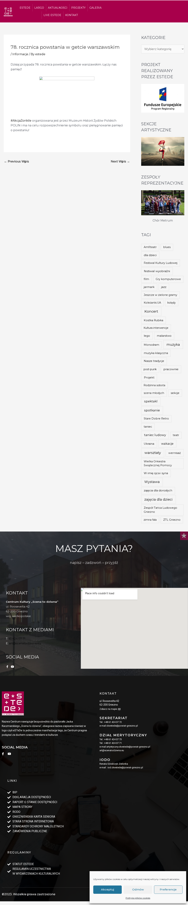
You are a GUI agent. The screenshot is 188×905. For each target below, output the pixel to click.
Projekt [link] (149, 377)
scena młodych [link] (154, 393)
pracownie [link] (170, 369)
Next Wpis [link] (120, 161)
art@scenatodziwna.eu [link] (25, 643)
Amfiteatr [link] (150, 247)
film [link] (146, 279)
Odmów (138, 889)
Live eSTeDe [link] (52, 15)
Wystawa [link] (152, 482)
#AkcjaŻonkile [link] (21, 120)
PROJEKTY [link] (78, 7)
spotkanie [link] (152, 410)
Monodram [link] (151, 344)
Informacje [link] (20, 54)
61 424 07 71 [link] (17, 638)
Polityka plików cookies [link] (138, 898)
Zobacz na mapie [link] (108, 709)
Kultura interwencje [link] (156, 328)
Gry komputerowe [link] (168, 279)
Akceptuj (107, 889)
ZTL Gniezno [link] (171, 519)
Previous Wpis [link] (16, 161)
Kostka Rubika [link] (153, 320)
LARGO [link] (39, 7)
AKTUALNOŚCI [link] (57, 7)
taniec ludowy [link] (155, 435)
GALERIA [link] (95, 7)
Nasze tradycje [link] (154, 361)
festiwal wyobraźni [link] (157, 271)
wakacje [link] (167, 443)
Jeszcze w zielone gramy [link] (160, 295)
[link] (8, 11)
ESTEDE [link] (25, 7)
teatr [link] (176, 435)
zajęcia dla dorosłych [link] (158, 490)
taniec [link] (148, 426)
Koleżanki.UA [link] (152, 302)
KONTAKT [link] (71, 15)
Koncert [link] (151, 311)
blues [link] (167, 247)
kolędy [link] (171, 302)
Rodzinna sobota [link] (154, 385)
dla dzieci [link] (150, 255)
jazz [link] (163, 287)
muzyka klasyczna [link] (156, 353)
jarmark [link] (149, 287)
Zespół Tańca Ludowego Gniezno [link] (160, 509)
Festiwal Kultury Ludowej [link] (160, 263)
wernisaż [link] (174, 453)
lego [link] (147, 335)
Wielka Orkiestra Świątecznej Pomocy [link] (158, 463)
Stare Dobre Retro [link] (156, 418)
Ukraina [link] (149, 443)
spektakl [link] (151, 401)
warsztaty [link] (152, 453)
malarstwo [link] (164, 335)
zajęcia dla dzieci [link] (158, 499)
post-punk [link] (150, 369)
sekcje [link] (175, 393)
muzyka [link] (173, 344)
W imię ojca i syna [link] (156, 473)
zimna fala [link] (150, 519)
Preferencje (168, 889)
